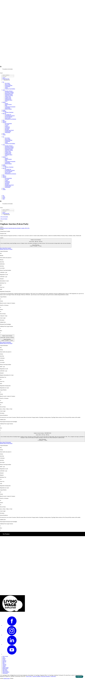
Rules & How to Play (9, 93)
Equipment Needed (9, 94)
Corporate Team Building (10, 88)
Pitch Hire (7, 129)
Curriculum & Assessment (10, 106)
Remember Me (7, 79)
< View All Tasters (3, 218)
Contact (4, 134)
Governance (7, 127)
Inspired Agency (6, 678)
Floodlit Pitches (8, 131)
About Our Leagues (9, 95)
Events (3, 110)
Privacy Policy (29, 676)
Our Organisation (8, 123)
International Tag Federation (10, 119)
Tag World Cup (8, 114)
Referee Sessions (8, 104)
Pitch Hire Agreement (45, 676)
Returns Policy (5, 668)
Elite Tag (4, 113)
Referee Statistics (8, 108)
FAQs (6, 101)
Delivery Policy (5, 667)
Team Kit (4, 121)
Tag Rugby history (8, 100)
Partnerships (7, 126)
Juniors (6, 87)
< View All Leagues (4, 216)
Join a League (7, 84)
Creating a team (8, 97)
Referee (4, 102)
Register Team (6, 249)
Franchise (4, 111)
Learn (3, 89)
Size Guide (4, 669)
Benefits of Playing (9, 91)
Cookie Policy (53, 676)
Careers (6, 125)
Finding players (8, 98)
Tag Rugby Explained (9, 92)
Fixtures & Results (8, 85)
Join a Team (5, 248)
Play (3, 82)
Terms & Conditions (37, 676)
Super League (7, 117)
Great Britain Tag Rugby (10, 115)
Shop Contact (5, 670)
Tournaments (7, 86)
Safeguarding (7, 132)
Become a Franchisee (9, 112)
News (3, 133)
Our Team (7, 124)
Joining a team (8, 96)
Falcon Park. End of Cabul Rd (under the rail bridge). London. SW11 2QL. (15, 228)
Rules (6, 105)
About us (4, 122)
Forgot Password (5, 78)
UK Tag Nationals (8, 116)
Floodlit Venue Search (9, 130)
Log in (3, 77)
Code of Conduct (5, 671)
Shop (3, 120)
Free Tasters (7, 83)
